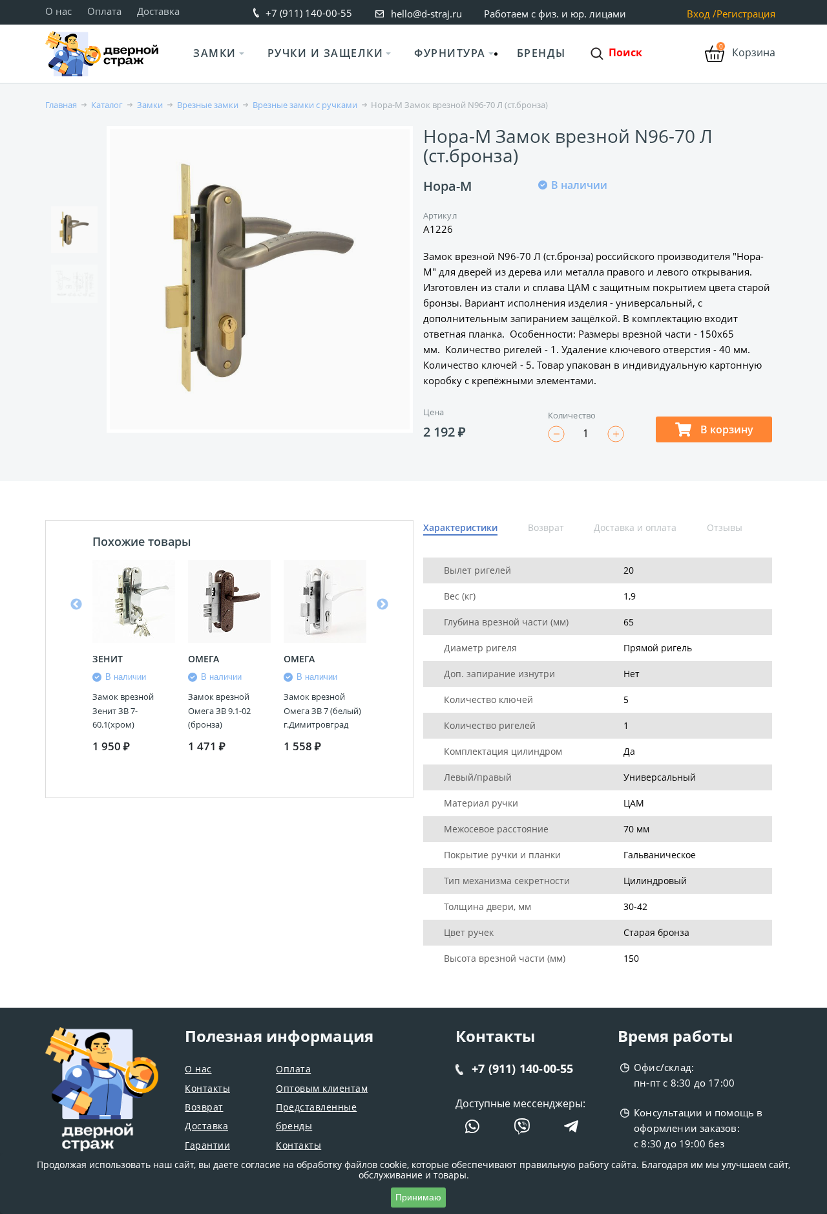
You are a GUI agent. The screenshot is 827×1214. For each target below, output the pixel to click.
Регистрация (746, 14)
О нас (58, 11)
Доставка (158, 11)
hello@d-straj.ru (426, 13)
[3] (575, 227)
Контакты (207, 1088)
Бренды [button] (541, 53)
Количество (572, 415)
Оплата (104, 11)
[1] (544, 227)
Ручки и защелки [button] (325, 53)
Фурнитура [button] (450, 53)
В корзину (725, 429)
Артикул (440, 215)
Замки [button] (214, 53)
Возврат (204, 1107)
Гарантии (207, 1145)
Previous (76, 604)
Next (382, 604)
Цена (433, 412)
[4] (591, 227)
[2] (560, 227)
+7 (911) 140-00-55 (309, 12)
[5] (606, 227)
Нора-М (447, 186)
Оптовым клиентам (322, 1088)
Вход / (702, 14)
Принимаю (418, 1197)
